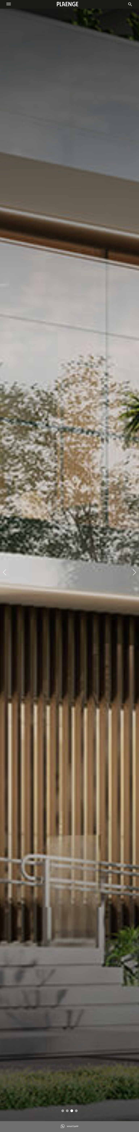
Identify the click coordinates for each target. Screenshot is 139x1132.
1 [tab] (62, 1110)
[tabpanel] (69, 570)
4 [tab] (76, 1110)
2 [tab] (67, 1110)
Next (133, 572)
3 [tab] (71, 1110)
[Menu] (8, 4)
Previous (6, 572)
